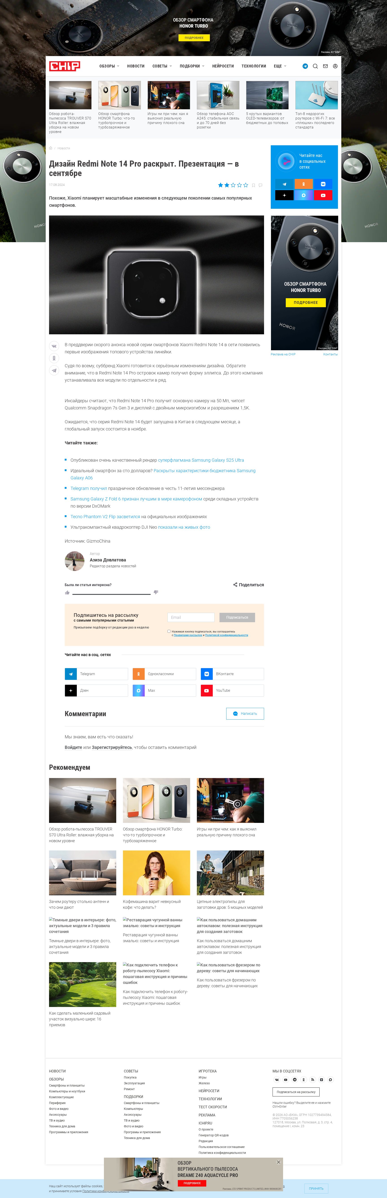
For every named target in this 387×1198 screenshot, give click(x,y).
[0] (155, 592)
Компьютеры (133, 1109)
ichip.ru (205, 1123)
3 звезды (233, 185)
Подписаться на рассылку (296, 1092)
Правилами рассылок (188, 635)
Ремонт (129, 1089)
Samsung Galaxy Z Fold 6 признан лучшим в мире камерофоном (136, 499)
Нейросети (223, 66)
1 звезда (221, 185)
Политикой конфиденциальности (226, 635)
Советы (160, 66)
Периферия (57, 1103)
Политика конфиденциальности (222, 1153)
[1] (67, 592)
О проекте (206, 1129)
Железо (204, 1083)
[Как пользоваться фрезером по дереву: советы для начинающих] (230, 968)
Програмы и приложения (142, 1132)
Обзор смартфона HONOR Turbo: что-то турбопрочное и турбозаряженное (116, 120)
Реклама (207, 1115)
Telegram (87, 674)
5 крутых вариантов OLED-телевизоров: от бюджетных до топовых (267, 118)
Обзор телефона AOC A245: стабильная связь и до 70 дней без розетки (218, 120)
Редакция (206, 1141)
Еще (278, 66)
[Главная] (50, 148)
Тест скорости (213, 1107)
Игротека (208, 1071)
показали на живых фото (184, 527)
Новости (136, 66)
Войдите (73, 747)
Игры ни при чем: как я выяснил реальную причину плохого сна (168, 118)
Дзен (84, 690)
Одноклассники (161, 674)
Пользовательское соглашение (222, 1147)
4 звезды (239, 185)
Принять (316, 1188)
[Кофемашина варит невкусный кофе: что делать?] (156, 872)
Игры (202, 1077)
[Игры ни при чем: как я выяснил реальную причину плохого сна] (230, 800)
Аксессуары (58, 1114)
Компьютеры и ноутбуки (67, 1091)
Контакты (330, 354)
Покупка (130, 1077)
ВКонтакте (225, 674)
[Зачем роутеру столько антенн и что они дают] (82, 872)
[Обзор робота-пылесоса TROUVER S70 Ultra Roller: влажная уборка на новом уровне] (82, 800)
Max (151, 690)
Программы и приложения (68, 1132)
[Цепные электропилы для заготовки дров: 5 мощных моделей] (230, 872)
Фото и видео (59, 1109)
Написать (249, 713)
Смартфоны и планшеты (67, 1085)
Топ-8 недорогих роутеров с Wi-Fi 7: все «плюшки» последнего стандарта (315, 120)
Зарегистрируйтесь (112, 747)
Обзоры (107, 66)
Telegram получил (89, 488)
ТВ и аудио (57, 1120)
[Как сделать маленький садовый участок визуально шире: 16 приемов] (82, 984)
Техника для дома (62, 1126)
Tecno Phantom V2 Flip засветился (105, 516)
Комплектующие (61, 1097)
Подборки (190, 66)
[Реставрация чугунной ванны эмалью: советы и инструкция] (156, 923)
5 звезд (245, 185)
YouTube (223, 690)
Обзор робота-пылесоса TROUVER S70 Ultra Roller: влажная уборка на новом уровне (70, 123)
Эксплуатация (134, 1083)
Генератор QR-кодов (214, 1135)
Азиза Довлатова (108, 560)
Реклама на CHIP (283, 354)
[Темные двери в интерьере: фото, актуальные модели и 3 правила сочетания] (82, 926)
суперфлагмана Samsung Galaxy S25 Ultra (201, 460)
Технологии (254, 66)
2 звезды (227, 185)
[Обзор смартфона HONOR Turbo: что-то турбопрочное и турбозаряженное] (156, 800)
